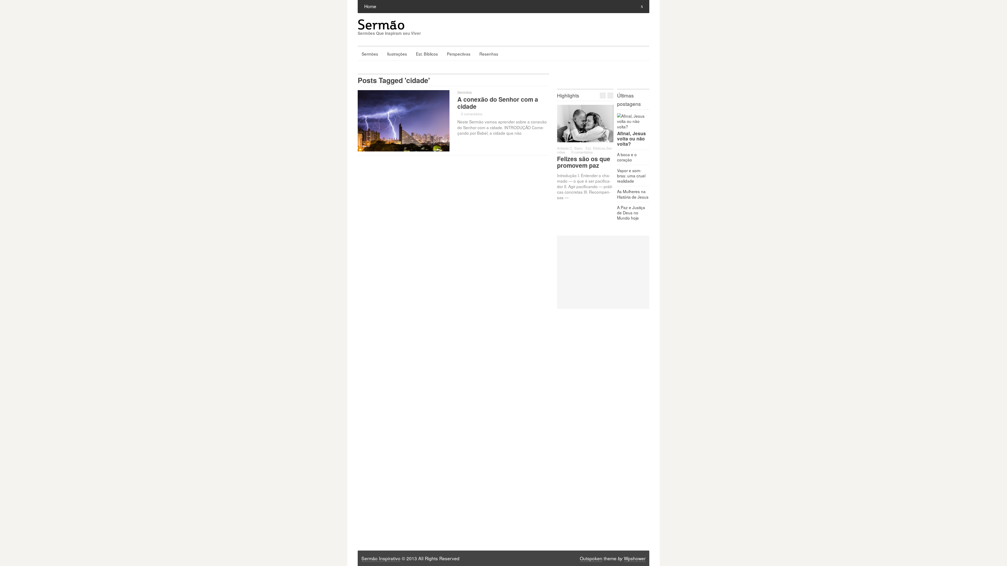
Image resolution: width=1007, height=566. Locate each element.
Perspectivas (458, 54)
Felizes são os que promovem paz (583, 162)
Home (370, 6)
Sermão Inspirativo (380, 558)
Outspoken (591, 558)
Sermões (370, 54)
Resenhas (488, 54)
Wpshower (635, 558)
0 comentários (472, 113)
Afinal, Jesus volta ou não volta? (631, 138)
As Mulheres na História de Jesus (633, 193)
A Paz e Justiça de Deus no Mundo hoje (631, 212)
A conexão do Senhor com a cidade (497, 103)
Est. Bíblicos (427, 54)
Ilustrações (397, 54)
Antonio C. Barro (569, 148)
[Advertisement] (603, 272)
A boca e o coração (627, 156)
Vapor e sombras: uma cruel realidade (631, 175)
